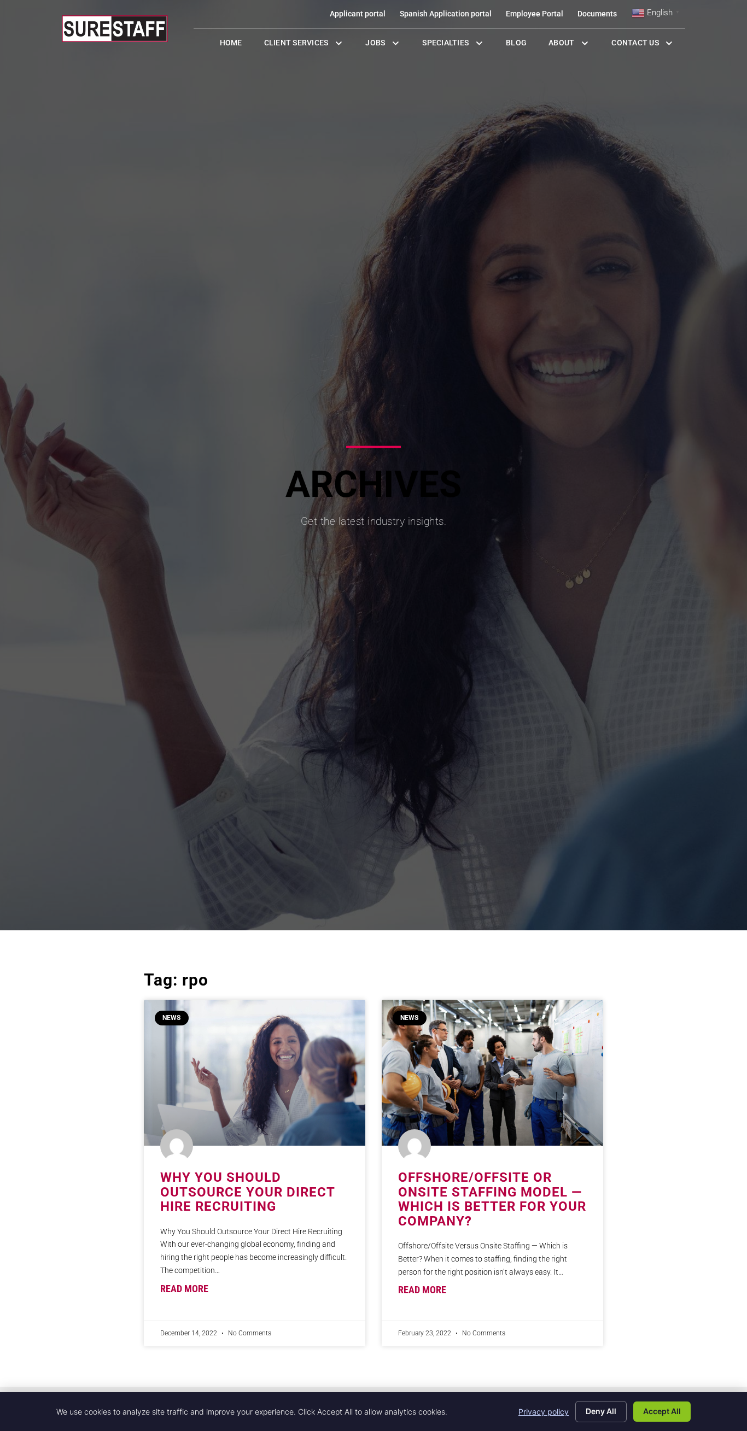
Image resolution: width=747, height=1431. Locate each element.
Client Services (309, 45)
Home (236, 45)
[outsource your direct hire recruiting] (254, 1073)
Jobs (385, 45)
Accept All (662, 1411)
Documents (600, 16)
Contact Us (648, 45)
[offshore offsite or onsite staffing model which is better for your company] (492, 1073)
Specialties (458, 45)
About (574, 45)
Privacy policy (543, 1411)
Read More (184, 1288)
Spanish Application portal (449, 16)
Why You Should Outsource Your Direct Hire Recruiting (247, 1192)
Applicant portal (361, 16)
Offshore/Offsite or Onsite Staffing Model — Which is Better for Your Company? (492, 1199)
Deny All (601, 1411)
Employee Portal (538, 16)
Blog (522, 45)
